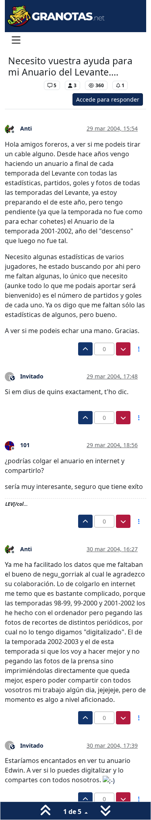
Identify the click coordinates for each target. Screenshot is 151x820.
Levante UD (24, 85)
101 (25, 445)
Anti (26, 128)
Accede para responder (107, 99)
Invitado (31, 376)
